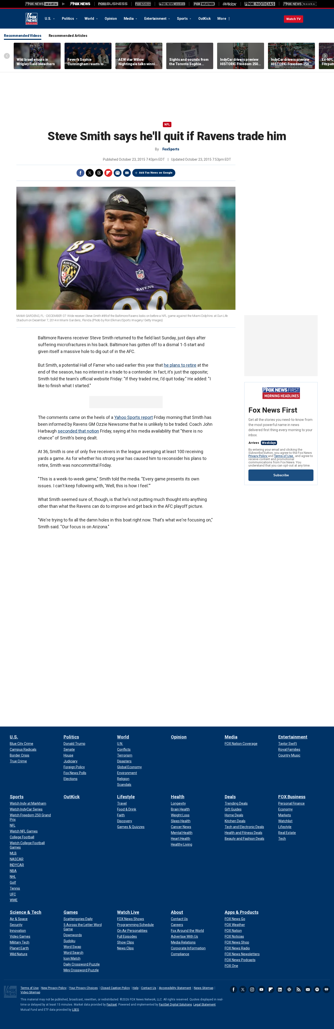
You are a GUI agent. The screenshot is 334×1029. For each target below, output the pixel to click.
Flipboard (270, 989)
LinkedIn (280, 989)
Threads (99, 173)
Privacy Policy (258, 456)
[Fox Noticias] (260, 4)
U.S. (48, 19)
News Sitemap (203, 988)
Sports (182, 19)
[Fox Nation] (143, 4)
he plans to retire (180, 365)
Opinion (111, 19)
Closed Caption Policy (115, 988)
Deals (230, 796)
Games (71, 912)
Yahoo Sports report (133, 417)
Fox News (31, 19)
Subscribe (281, 475)
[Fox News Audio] (172, 3)
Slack (289, 989)
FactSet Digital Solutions (175, 1004)
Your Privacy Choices (83, 988)
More (221, 19)
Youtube (261, 989)
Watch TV (293, 19)
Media (129, 19)
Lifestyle (126, 796)
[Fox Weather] (204, 4)
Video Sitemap (30, 992)
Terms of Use (284, 456)
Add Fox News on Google (155, 172)
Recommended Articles (68, 36)
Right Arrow (325, 56)
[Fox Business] (112, 3)
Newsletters (308, 989)
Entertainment (155, 19)
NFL (167, 124)
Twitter (90, 173)
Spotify (317, 989)
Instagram (252, 989)
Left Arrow (7, 56)
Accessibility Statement (175, 988)
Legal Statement (204, 1004)
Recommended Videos (22, 36)
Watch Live (128, 912)
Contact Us (148, 988)
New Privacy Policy (54, 988)
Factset (112, 1004)
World (90, 19)
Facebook (80, 173)
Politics (68, 19)
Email (127, 173)
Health (177, 796)
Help (135, 988)
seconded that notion (78, 431)
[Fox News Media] (80, 4)
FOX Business (291, 796)
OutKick (204, 19)
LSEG (75, 1009)
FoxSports (170, 149)
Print (118, 173)
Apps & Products (241, 912)
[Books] (300, 4)
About (177, 912)
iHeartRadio (326, 989)
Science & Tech (25, 912)
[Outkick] (230, 4)
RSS (298, 989)
